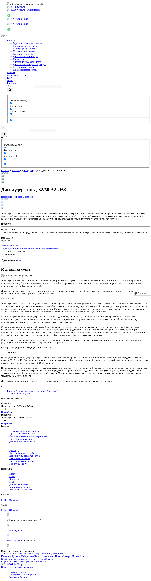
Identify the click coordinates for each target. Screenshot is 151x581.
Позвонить (6, 196)
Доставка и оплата (16, 75)
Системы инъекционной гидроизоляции (29, 436)
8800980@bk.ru (14, 540)
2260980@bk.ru (17, 7)
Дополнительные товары (25, 56)
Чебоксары (23, 561)
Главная (5, 170)
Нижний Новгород (81, 556)
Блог (9, 78)
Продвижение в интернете (22, 574)
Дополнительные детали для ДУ (29, 64)
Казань (61, 553)
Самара (31, 559)
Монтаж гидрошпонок (20, 487)
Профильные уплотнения (26, 46)
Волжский (29, 553)
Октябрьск (6, 559)
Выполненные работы (20, 489)
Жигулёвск (52, 553)
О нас (10, 80)
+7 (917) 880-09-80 (18, 19)
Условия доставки (10, 245)
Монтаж (11, 72)
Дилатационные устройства (27, 62)
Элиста (33, 561)
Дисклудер (18, 59)
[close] (149, 293)
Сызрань (40, 559)
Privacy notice (142, 293)
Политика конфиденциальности (17, 567)
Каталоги (34, 248)
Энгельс (41, 561)
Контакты (12, 83)
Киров (4, 561)
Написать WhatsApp (23, 196)
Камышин (6, 556)
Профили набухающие (24, 51)
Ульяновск (50, 559)
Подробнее (6, 412)
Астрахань (6, 553)
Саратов (23, 559)
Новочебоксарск (63, 556)
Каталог (11, 40)
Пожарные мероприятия (25, 70)
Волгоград (17, 553)
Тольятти (12, 561)
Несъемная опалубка (23, 67)
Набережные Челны (31, 556)
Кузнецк (16, 556)
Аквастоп (23, 260)
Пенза (15, 559)
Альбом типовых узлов (19, 393)
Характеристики (9, 248)
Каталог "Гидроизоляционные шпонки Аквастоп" (32, 391)
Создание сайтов (17, 572)
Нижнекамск (48, 556)
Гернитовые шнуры (23, 54)
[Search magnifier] (10, 90)
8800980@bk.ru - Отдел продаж (25, 10)
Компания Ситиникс (19, 577)
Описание (23, 248)
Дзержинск (40, 553)
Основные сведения (49, 248)
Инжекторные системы (24, 48)
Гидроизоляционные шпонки (27, 43)
